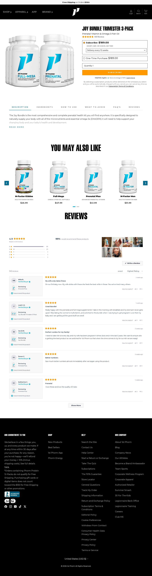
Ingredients (44, 107)
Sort (121, 271)
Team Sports (121, 469)
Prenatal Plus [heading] (93, 196)
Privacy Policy (88, 545)
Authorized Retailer (125, 485)
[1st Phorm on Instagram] (10, 506)
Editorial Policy (89, 515)
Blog (117, 447)
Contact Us (87, 447)
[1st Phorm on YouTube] (15, 506)
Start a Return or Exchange (95, 458)
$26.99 (24, 203)
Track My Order (89, 490)
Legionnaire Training (125, 506)
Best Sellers (54, 447)
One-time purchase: (102, 58)
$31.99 (128, 203)
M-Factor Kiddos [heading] (24, 196)
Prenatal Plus (22, 289)
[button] (93, 37)
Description (20, 107)
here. (6, 467)
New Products (55, 442)
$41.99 (93, 203)
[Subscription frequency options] (115, 50)
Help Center (88, 453)
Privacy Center (89, 539)
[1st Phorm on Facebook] (5, 506)
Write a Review (135, 263)
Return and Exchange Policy (96, 501)
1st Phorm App (55, 453)
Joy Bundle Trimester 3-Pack (27, 314)
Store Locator (88, 479)
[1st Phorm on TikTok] (20, 506)
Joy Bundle (21, 340)
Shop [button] (6, 12)
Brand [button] (46, 12)
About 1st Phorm (123, 442)
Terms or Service (90, 550)
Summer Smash (123, 490)
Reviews (134, 107)
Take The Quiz (89, 463)
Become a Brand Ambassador (130, 463)
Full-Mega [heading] (58, 196)
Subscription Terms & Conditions (121, 86)
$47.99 (58, 203)
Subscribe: (97, 42)
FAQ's (117, 107)
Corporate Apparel (124, 479)
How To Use (69, 107)
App (34, 12)
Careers (119, 511)
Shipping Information (92, 495)
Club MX (119, 517)
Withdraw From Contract (94, 525)
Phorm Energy (55, 458)
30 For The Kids (123, 495)
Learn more (131, 78)
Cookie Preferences (91, 520)
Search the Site (89, 442)
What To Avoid (95, 107)
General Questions (91, 485)
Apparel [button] (20, 12)
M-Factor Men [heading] (128, 196)
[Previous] (6, 183)
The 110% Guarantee (91, 474)
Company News (123, 453)
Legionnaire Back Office (127, 501)
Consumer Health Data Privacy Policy (93, 532)
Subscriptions (88, 469)
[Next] (145, 183)
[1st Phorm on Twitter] (25, 506)
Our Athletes (121, 458)
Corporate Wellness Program (129, 474)
